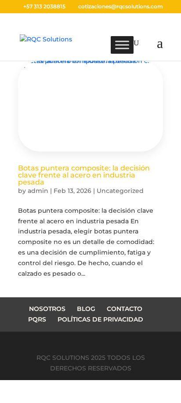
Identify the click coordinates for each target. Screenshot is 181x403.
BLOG (86, 309)
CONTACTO (124, 309)
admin (38, 191)
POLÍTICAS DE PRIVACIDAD (100, 319)
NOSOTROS (47, 309)
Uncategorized (120, 191)
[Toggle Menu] (122, 45)
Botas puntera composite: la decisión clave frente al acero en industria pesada (84, 175)
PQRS (37, 319)
